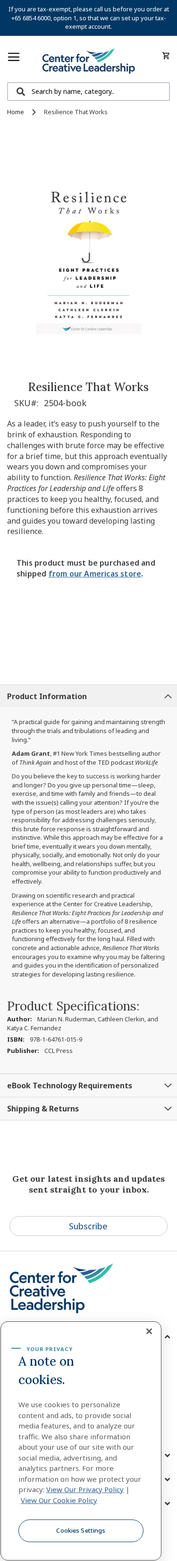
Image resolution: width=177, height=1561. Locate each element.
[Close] (149, 1331)
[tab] (88, 696)
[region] (81, 1441)
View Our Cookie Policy (59, 1500)
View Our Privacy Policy (85, 1489)
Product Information (47, 696)
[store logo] (88, 61)
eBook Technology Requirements (69, 1085)
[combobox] (88, 91)
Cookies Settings (80, 1530)
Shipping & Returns (43, 1108)
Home (15, 112)
